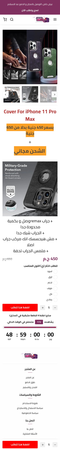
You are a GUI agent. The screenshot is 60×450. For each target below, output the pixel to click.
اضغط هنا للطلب (20, 307)
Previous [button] (55, 94)
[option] (30, 57)
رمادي (49, 299)
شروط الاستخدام (30, 403)
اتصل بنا (30, 429)
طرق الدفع (30, 382)
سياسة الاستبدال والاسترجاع (30, 408)
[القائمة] (55, 19)
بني (50, 294)
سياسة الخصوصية (30, 413)
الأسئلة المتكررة (30, 434)
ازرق (50, 277)
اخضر (50, 282)
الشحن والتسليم (30, 387)
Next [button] (5, 94)
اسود (49, 271)
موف (49, 288)
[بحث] (11, 19)
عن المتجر (30, 377)
